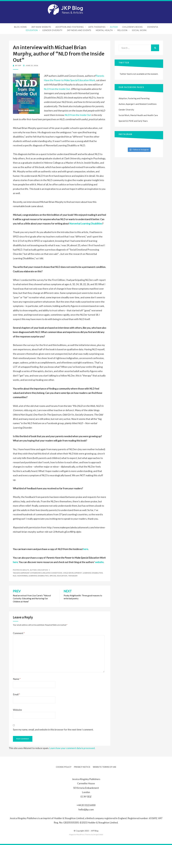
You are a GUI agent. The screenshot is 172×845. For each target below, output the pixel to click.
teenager (73, 576)
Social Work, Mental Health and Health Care (138, 115)
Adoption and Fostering (69, 27)
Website (17, 709)
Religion (122, 30)
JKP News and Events (79, 30)
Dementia (152, 27)
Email (16, 694)
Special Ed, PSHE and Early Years (133, 121)
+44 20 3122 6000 (86, 805)
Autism (114, 27)
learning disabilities (93, 573)
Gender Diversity (52, 30)
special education (58, 576)
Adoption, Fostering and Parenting (134, 98)
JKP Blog (94, 831)
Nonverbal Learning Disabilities (85, 223)
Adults (25, 570)
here (85, 549)
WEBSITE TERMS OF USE (104, 767)
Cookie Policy (63, 767)
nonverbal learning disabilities (33, 576)
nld (14, 576)
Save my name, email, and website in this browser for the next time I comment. (53, 729)
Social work (139, 30)
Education (32, 30)
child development (72, 573)
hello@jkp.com (86, 809)
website (99, 562)
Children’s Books (132, 27)
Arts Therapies (96, 27)
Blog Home (20, 27)
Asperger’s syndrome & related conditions (41, 573)
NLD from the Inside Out (57, 88)
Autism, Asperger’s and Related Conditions (138, 104)
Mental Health (104, 30)
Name (17, 678)
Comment (19, 633)
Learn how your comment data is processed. (72, 748)
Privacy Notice (82, 767)
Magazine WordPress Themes (80, 834)
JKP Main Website (41, 27)
